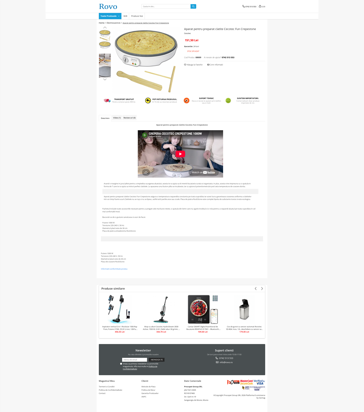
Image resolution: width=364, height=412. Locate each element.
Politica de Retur (148, 390)
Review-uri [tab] (130, 117)
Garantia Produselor (150, 393)
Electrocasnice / (114, 22)
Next (105, 79)
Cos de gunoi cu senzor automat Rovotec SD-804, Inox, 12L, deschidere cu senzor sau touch (244, 327)
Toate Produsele (109, 16)
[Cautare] (193, 6)
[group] (146, 60)
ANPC (143, 396)
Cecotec (187, 33)
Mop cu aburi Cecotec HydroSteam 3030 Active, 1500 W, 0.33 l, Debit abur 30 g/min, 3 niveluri (161, 327)
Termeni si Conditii (106, 386)
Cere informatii (216, 64)
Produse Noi (137, 16)
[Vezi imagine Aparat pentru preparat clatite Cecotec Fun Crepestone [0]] (105, 35)
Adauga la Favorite (194, 64)
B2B (125, 16)
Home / (102, 22)
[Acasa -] (113, 6)
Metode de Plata (148, 386)
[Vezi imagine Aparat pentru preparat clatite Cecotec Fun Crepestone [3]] (105, 71)
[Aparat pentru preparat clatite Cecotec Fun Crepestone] (146, 60)
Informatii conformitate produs (114, 269)
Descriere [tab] (105, 118)
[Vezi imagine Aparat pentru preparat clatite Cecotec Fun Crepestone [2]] (105, 59)
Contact (102, 393)
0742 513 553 (226, 358)
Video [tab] (117, 117)
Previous (105, 27)
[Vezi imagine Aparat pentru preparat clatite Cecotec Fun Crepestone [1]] (105, 45)
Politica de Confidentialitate (110, 390)
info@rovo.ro (226, 362)
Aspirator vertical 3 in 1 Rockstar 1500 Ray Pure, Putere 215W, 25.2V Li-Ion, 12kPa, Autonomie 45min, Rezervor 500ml (119, 327)
